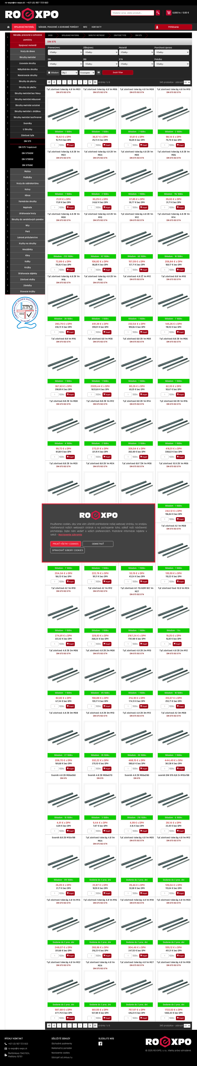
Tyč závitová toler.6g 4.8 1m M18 (137, 901)
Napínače (27, 207)
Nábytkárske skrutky (28, 69)
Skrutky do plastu (27, 81)
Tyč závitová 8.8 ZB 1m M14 (137, 403)
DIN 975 (27, 141)
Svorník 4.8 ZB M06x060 (63, 777)
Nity (27, 225)
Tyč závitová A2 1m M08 (173, 527)
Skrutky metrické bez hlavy (27, 93)
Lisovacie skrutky (27, 63)
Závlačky (27, 285)
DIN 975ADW (27, 153)
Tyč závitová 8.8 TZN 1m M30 (137, 465)
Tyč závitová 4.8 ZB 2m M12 (173, 652)
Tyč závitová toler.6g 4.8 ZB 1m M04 (100, 154)
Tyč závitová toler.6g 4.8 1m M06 (100, 91)
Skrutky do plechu (27, 87)
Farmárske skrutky (27, 201)
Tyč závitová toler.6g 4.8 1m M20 (174, 901)
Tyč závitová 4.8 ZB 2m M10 (137, 652)
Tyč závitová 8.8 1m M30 (100, 340)
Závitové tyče (27, 135)
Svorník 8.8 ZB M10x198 (63, 837)
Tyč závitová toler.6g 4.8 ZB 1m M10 (100, 217)
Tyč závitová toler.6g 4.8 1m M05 (137, 839)
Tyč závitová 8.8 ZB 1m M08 (63, 403)
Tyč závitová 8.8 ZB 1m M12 (100, 403)
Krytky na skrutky (27, 243)
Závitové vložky (27, 279)
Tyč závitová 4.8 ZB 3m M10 (100, 714)
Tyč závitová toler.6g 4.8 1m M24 (100, 965)
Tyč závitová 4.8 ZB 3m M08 (63, 713)
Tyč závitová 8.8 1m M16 (63, 340)
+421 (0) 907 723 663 (37, 2)
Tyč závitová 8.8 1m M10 (173, 278)
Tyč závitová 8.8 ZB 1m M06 (173, 340)
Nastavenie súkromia (70, 535)
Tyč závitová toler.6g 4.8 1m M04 (100, 840)
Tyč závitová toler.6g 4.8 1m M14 (63, 901)
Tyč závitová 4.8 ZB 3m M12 (137, 714)
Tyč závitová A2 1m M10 (63, 590)
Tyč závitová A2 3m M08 (173, 714)
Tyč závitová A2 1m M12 (100, 590)
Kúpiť (71, 145)
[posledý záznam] (95, 83)
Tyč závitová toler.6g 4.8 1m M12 (173, 839)
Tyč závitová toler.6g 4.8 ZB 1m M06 (173, 154)
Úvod (50, 35)
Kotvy (27, 189)
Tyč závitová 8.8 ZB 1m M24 (100, 465)
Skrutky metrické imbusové (27, 99)
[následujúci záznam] (90, 83)
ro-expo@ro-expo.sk (15, 2)
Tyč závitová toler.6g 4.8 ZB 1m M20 (100, 279)
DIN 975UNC (27, 165)
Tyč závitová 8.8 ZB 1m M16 (173, 403)
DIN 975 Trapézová (27, 147)
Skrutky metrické (28, 57)
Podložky (27, 177)
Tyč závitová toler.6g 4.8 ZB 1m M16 (63, 279)
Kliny (27, 255)
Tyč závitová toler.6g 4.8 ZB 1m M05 (137, 154)
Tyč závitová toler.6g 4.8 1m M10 (173, 91)
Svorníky (28, 123)
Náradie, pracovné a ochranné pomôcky (27, 37)
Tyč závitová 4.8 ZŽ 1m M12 (137, 278)
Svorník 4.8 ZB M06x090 (137, 777)
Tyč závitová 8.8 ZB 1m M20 (63, 465)
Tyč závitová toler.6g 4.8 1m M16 (100, 901)
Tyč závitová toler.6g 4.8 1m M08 (137, 91)
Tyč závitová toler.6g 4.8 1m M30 (174, 964)
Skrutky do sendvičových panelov (28, 219)
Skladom (55, 72)
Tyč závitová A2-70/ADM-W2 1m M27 (137, 591)
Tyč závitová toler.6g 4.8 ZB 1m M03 (63, 154)
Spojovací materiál (27, 45)
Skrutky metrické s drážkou (28, 111)
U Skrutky (27, 129)
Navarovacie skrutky (27, 75)
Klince (27, 195)
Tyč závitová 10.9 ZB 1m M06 (173, 465)
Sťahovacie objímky (27, 273)
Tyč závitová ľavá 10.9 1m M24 (173, 588)
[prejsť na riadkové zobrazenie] (98, 72)
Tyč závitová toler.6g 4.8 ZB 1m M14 (173, 217)
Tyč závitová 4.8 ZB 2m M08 (100, 652)
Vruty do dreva (27, 51)
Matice (27, 171)
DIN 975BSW (27, 159)
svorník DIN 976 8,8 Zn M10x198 (173, 775)
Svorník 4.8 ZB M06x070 (100, 777)
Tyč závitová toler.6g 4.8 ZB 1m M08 (63, 217)
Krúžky (27, 267)
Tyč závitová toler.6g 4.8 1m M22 (63, 964)
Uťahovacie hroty (27, 213)
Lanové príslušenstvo (27, 237)
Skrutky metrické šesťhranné (27, 117)
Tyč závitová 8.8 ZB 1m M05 (137, 340)
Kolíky (27, 261)
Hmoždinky (27, 249)
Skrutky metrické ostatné (27, 105)
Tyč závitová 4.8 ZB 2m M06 (63, 652)
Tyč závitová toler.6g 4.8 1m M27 (137, 964)
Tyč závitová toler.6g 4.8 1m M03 (63, 91)
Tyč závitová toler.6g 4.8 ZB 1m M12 (137, 217)
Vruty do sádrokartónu (27, 183)
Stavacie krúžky (27, 291)
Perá (27, 231)
